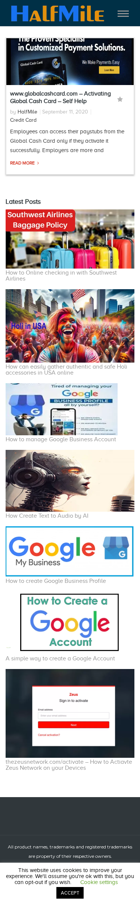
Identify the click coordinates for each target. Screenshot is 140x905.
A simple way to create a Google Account (60, 658)
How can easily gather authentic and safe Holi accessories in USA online (66, 369)
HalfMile (27, 112)
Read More (23, 163)
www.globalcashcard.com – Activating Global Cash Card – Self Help (60, 97)
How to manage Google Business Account (61, 439)
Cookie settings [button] (99, 882)
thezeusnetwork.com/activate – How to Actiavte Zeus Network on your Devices (69, 765)
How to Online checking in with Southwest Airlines (61, 275)
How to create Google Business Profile (56, 581)
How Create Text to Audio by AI (47, 515)
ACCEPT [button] (70, 893)
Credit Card (23, 120)
